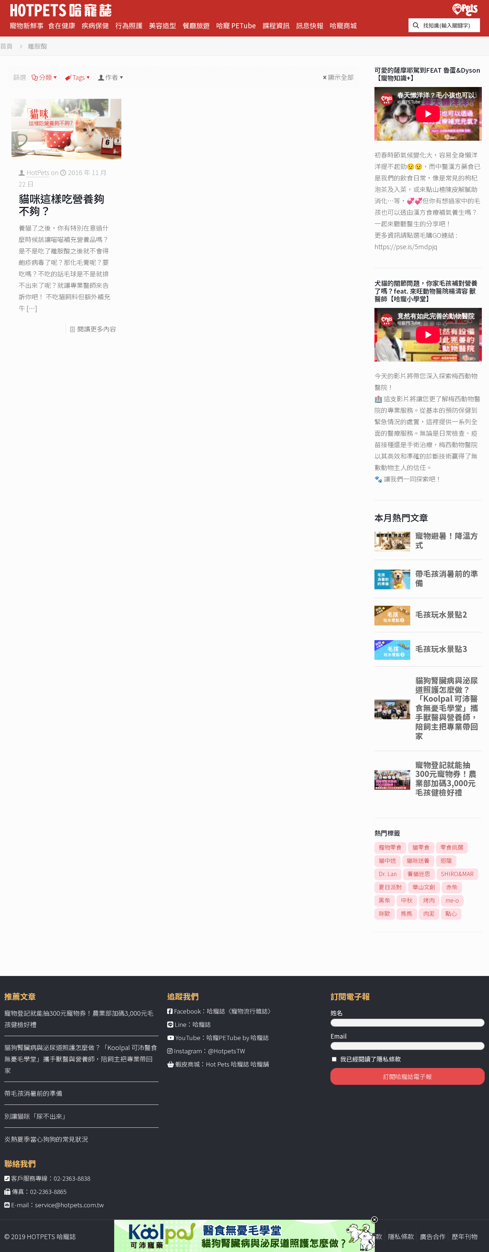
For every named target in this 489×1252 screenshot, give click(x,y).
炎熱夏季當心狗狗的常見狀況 (46, 1139)
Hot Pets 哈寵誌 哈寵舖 (237, 1063)
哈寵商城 (343, 25)
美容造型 (162, 25)
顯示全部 (341, 77)
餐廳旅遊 (196, 25)
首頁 (6, 45)
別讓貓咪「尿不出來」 (36, 1116)
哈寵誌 (202, 1024)
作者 (111, 77)
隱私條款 (401, 1236)
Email (338, 1035)
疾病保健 (95, 25)
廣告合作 (433, 1236)
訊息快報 (309, 25)
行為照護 (128, 25)
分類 (45, 77)
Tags (78, 77)
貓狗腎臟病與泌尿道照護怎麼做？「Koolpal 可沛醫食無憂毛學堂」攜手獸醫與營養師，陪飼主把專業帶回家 (80, 1059)
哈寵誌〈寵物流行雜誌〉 (240, 1010)
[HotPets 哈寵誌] (60, 9)
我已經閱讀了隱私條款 (370, 1058)
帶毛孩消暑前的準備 (33, 1093)
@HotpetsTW (226, 1050)
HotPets (37, 172)
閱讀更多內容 (96, 328)
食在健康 (61, 25)
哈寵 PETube (236, 25)
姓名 (336, 1012)
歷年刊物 (465, 1236)
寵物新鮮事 (27, 25)
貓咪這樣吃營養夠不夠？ (62, 204)
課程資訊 (276, 25)
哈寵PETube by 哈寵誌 (238, 1037)
